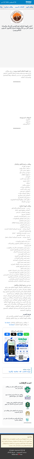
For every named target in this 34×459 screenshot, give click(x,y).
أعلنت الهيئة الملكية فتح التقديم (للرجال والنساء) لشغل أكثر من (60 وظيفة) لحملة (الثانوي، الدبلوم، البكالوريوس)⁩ (17, 28)
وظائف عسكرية (8, 7)
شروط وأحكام (11, 452)
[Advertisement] (17, 50)
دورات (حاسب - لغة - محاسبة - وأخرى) (19, 371)
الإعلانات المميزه (19, 7)
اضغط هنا (7, 322)
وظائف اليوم (29, 7)
